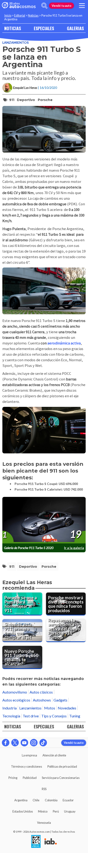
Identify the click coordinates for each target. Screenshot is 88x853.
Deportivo (26, 100)
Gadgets (60, 700)
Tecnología (11, 716)
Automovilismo (14, 692)
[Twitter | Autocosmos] (15, 742)
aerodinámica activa (64, 343)
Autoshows (42, 700)
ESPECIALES (44, 28)
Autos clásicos (41, 692)
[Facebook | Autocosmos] (5, 742)
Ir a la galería (74, 548)
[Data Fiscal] (36, 842)
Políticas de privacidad (62, 766)
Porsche (45, 100)
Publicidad (30, 778)
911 (11, 100)
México (42, 811)
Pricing (12, 778)
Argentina (20, 800)
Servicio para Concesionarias (61, 778)
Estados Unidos (22, 811)
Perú (56, 811)
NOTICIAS (12, 28)
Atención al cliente (54, 755)
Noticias (33, 15)
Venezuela (44, 822)
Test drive (31, 716)
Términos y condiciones (26, 766)
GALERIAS (75, 28)
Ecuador (68, 800)
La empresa (29, 755)
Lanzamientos (15, 42)
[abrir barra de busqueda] (44, 5)
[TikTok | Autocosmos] (43, 742)
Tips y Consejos (54, 716)
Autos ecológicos (16, 700)
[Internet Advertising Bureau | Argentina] (50, 841)
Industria (9, 708)
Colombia (51, 800)
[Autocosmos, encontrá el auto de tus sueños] (19, 5)
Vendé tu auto (61, 5)
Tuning (74, 716)
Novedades (67, 708)
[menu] (82, 6)
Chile (36, 800)
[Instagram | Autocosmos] (34, 742)
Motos (49, 708)
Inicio (7, 15)
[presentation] (44, 520)
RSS (44, 789)
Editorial (19, 15)
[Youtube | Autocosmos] (24, 742)
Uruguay (70, 811)
